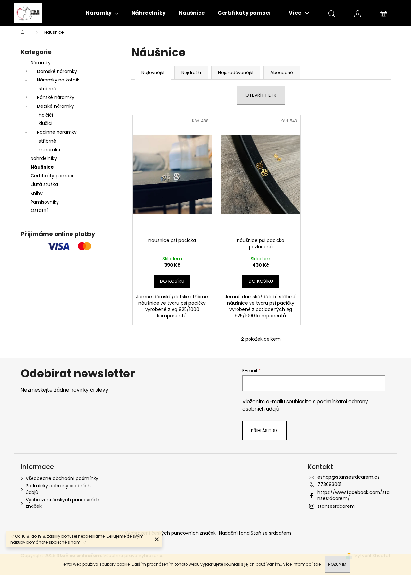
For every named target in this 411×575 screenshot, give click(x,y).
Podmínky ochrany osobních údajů (58, 488)
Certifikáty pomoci (52, 175)
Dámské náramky (57, 71)
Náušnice (42, 167)
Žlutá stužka (44, 184)
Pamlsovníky (45, 202)
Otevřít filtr (260, 95)
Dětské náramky (55, 106)
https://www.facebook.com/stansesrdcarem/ (353, 495)
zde (317, 564)
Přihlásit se (264, 430)
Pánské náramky (55, 97)
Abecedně (281, 72)
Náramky (41, 62)
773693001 (329, 484)
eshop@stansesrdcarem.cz (348, 477)
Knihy (37, 193)
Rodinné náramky (57, 132)
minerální (49, 149)
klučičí (45, 123)
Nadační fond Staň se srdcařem (255, 533)
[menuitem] (102, 13)
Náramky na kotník (58, 80)
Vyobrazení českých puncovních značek (62, 502)
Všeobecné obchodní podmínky (62, 478)
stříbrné (47, 88)
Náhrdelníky (44, 158)
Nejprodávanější (235, 72)
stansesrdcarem (336, 506)
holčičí (46, 115)
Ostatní (39, 210)
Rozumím (337, 564)
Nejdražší (191, 72)
